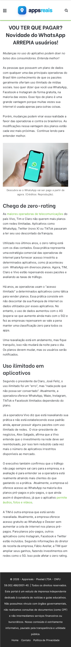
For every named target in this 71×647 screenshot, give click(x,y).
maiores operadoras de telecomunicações (34, 214)
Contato (26, 640)
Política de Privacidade (46, 640)
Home (15, 640)
